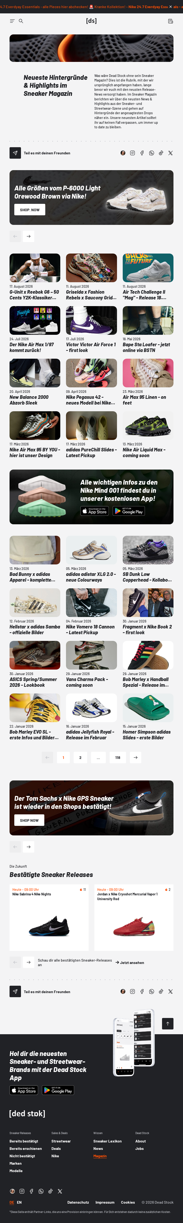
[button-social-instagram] (132, 153)
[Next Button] (28, 236)
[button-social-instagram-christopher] (123, 153)
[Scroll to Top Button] (167, 1023)
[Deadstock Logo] (91, 21)
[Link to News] (21, 21)
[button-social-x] (170, 153)
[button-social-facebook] (142, 153)
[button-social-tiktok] (161, 153)
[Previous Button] (15, 236)
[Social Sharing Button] (15, 153)
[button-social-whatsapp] (151, 153)
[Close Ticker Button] (170, 7)
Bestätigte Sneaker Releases (51, 874)
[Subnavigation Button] (12, 21)
